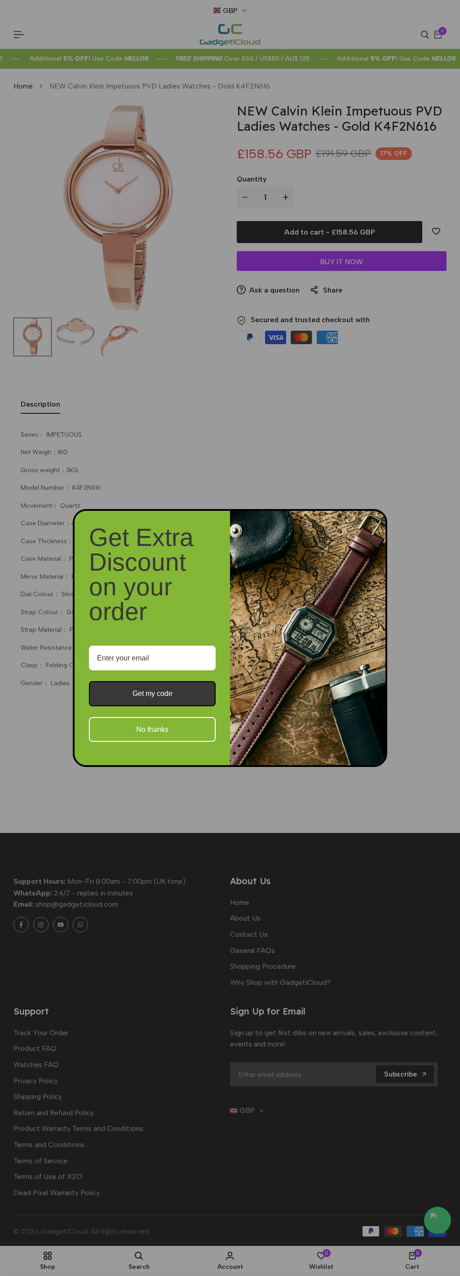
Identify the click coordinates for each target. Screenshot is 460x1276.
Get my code (152, 693)
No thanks (152, 729)
